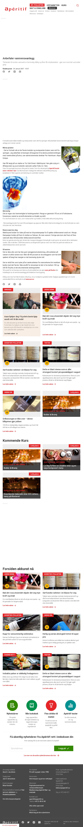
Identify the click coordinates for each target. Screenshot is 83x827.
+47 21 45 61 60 (40, 801)
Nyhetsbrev (60, 11)
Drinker (47, 11)
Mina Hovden (7, 785)
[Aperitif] (15, 9)
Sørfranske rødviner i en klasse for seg (19, 370)
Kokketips (40, 13)
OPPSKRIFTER (53, 5)
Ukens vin (41, 11)
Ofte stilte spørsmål (36, 806)
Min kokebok (69, 11)
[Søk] (77, 5)
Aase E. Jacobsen (9, 772)
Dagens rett (33, 11)
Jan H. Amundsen (9, 779)
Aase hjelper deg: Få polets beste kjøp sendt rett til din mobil (20, 317)
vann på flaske (50, 270)
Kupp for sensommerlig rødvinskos (18, 634)
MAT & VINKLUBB (37, 8)
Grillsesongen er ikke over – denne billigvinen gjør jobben (18, 420)
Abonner (52, 8)
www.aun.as (30, 279)
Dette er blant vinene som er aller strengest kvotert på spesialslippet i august (61, 370)
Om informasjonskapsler (12, 799)
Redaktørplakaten (9, 794)
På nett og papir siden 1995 (39, 772)
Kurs (63, 5)
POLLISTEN (38, 5)
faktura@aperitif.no (63, 788)
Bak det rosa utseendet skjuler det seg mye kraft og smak (61, 317)
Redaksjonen (7, 69)
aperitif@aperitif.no (36, 799)
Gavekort (53, 11)
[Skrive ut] (20, 71)
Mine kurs (33, 13)
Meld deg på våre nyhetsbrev (39, 812)
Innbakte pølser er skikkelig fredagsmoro (20, 673)
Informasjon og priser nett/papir (40, 779)
